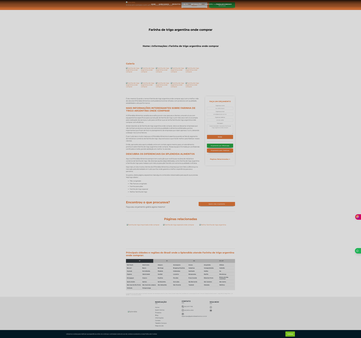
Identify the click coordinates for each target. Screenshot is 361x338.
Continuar (290, 334)
